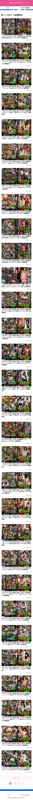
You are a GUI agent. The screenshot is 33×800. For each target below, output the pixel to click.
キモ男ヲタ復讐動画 (24, 795)
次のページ (16, 777)
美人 (9, 795)
